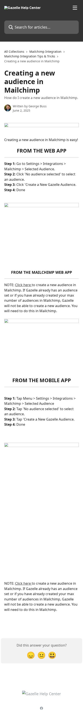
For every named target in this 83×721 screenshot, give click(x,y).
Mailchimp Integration (45, 52)
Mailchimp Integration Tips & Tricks (29, 56)
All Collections (14, 52)
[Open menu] (75, 7)
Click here (23, 285)
